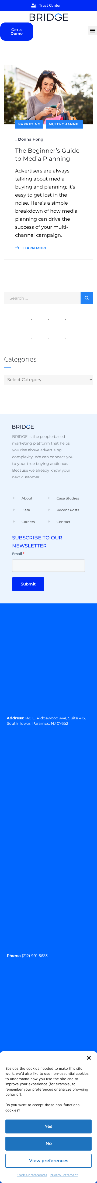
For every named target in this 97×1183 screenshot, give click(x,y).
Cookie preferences (32, 1175)
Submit (28, 584)
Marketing (29, 124)
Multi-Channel (65, 124)
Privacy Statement (64, 1175)
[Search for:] (48, 298)
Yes (48, 1126)
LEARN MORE (34, 247)
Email (18, 553)
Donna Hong (30, 139)
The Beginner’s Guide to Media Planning (47, 154)
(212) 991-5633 (35, 955)
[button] (89, 1058)
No (49, 1143)
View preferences (48, 1160)
